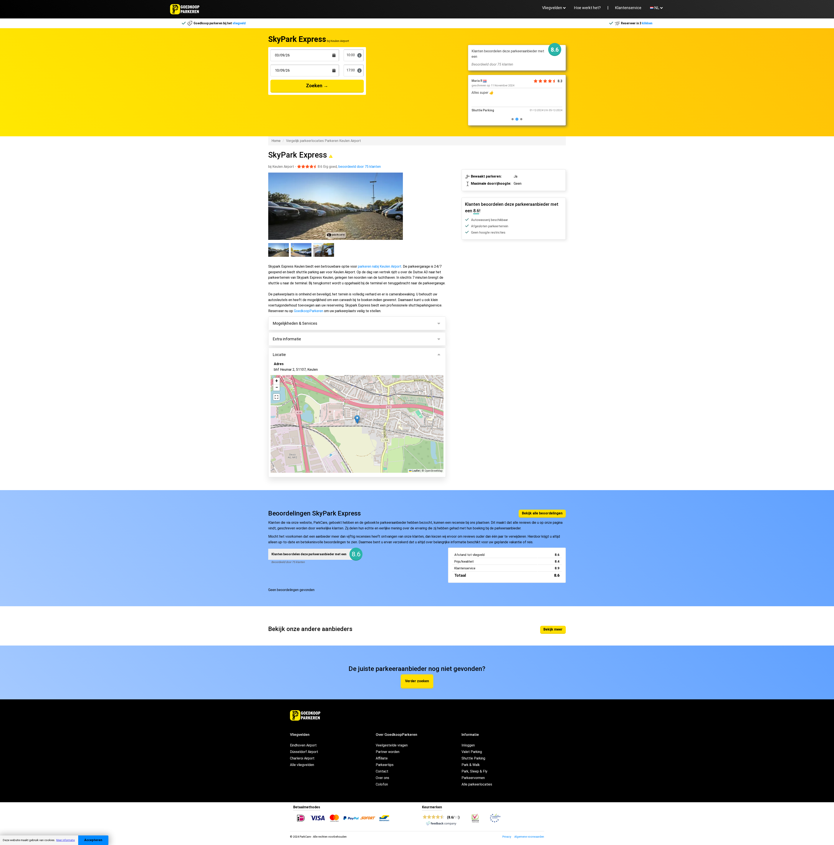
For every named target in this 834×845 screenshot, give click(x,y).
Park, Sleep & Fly (474, 771)
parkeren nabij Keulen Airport (379, 266)
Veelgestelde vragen (392, 745)
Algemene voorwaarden (529, 836)
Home (276, 141)
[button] (357, 419)
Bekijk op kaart (288, 446)
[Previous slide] (272, 202)
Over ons (382, 778)
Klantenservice (628, 7)
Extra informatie (287, 339)
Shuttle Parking (473, 758)
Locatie (279, 354)
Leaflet (416, 470)
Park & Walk (471, 765)
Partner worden (387, 752)
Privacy (506, 836)
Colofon (382, 784)
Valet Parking (472, 752)
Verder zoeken (417, 681)
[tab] (512, 119)
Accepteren (93, 840)
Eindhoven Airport (303, 745)
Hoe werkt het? (587, 7)
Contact (382, 771)
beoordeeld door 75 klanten (359, 167)
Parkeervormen (473, 778)
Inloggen (468, 745)
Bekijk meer (553, 629)
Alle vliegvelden (302, 765)
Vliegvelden (552, 7)
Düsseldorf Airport (304, 752)
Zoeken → (317, 85)
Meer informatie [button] (65, 840)
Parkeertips (385, 765)
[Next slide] (399, 202)
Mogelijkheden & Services (295, 323)
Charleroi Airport (302, 758)
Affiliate (382, 758)
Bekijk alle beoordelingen (542, 513)
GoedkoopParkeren (308, 311)
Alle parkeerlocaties (477, 784)
